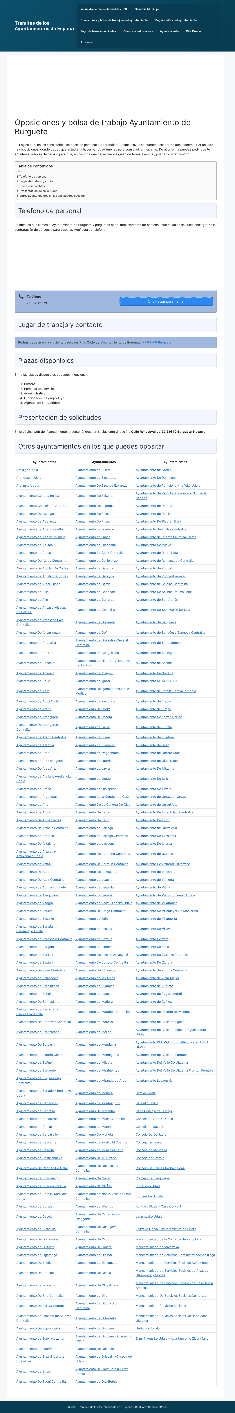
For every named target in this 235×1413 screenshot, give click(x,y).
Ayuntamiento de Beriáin (34, 994)
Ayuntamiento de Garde (93, 584)
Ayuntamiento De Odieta (93, 1247)
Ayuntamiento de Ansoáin (35, 673)
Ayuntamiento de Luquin (93, 994)
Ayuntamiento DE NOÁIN (93, 1186)
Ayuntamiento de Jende (93, 778)
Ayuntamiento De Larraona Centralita (102, 854)
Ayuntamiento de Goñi (91, 632)
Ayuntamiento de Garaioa (94, 568)
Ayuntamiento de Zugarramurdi (159, 994)
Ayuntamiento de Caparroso (37, 1119)
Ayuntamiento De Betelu (34, 1044)
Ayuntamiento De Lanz (92, 820)
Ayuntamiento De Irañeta (93, 717)
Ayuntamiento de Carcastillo (37, 1134)
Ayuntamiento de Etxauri (34, 1371)
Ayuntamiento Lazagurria (154, 1080)
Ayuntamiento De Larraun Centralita (101, 864)
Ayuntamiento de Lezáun (93, 939)
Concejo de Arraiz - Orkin (154, 1119)
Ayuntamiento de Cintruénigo (37, 1178)
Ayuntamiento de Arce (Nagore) (39, 761)
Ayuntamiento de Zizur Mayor (157, 978)
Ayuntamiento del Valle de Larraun (161, 1055)
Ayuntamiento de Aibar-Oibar (38, 584)
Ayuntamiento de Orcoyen (94, 1328)
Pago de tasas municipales (98, 31)
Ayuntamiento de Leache (93, 879)
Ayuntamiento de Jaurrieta (95, 761)
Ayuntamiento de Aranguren (37, 717)
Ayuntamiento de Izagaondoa (97, 753)
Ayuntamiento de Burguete (36, 1070)
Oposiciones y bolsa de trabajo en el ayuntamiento (114, 20)
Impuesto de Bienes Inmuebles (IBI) (103, 9)
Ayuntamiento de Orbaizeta (95, 1318)
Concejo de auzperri (150, 1127)
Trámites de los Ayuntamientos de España (44, 25)
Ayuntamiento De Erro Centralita (40, 1295)
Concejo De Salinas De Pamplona (160, 1168)
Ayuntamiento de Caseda (35, 1150)
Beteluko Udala (147, 1103)
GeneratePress (158, 1407)
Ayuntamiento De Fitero (92, 521)
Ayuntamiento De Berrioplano (37, 1001)
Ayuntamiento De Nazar (93, 1178)
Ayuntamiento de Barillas (34, 955)
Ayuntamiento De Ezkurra (94, 495)
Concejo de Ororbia (150, 1158)
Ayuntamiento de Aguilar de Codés (42, 576)
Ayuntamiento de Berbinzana (37, 986)
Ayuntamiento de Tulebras (155, 737)
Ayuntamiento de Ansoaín (35, 663)
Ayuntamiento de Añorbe (34, 653)
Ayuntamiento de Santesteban (158, 642)
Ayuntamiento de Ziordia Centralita (161, 970)
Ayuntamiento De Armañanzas (38, 820)
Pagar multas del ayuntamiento (176, 20)
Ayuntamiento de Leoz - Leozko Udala (103, 903)
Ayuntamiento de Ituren (92, 737)
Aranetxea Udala (28, 477)
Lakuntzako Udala (149, 1216)
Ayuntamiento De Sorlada (154, 673)
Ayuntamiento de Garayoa (94, 576)
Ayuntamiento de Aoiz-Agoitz (38, 701)
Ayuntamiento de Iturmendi (95, 745)
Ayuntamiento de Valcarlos (155, 872)
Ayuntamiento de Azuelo (34, 911)
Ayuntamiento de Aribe (33, 812)
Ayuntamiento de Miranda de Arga (100, 1080)
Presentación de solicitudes (38, 191)
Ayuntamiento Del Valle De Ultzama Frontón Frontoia (174, 1070)
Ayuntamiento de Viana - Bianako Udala (165, 895)
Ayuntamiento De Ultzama (155, 768)
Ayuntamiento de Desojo (34, 1216)
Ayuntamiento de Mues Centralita (100, 1119)
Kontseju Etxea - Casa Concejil (158, 1206)
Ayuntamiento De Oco (91, 1239)
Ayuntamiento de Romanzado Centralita (165, 560)
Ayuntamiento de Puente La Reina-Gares (166, 537)
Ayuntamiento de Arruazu (35, 836)
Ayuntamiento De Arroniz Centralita (42, 828)
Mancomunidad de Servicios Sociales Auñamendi (172, 1263)
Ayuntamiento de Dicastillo (36, 1229)
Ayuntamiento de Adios (33, 553)
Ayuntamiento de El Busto (35, 1247)
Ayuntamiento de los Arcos (95, 978)
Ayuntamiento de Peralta (154, 506)
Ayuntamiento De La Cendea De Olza (102, 804)
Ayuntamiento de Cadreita (35, 1111)
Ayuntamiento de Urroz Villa (156, 828)
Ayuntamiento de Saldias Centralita (162, 584)
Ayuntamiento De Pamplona (156, 477)
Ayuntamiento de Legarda (94, 887)
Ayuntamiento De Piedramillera (158, 521)
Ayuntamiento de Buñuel (34, 1062)
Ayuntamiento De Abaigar (35, 514)
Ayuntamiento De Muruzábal (96, 1158)
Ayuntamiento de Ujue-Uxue (157, 761)
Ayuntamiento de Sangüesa (156, 622)
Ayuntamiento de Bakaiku (35, 918)
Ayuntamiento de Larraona (95, 843)
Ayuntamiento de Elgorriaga (36, 1255)
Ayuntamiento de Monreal (94, 1093)
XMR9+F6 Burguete (156, 342)
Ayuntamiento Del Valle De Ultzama (162, 1062)
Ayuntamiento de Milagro (93, 1062)
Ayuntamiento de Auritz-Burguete (41, 887)
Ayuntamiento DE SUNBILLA (157, 681)
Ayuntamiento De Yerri (152, 939)
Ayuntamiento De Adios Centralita (41, 560)
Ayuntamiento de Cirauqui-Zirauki (41, 1186)
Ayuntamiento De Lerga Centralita (100, 911)
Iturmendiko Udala (149, 1196)
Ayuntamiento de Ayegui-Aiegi (38, 895)
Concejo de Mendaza (151, 1150)
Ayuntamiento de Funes (92, 537)
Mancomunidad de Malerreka (157, 1247)
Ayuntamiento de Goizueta (95, 622)
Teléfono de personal (33, 176)
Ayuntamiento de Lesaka (93, 929)
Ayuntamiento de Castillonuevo (39, 1158)
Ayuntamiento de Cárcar (34, 1127)
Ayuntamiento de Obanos (94, 1206)
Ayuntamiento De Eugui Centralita (41, 1381)
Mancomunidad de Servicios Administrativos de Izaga (175, 1255)
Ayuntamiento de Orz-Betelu (96, 1381)
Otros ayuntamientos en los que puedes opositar (52, 195)
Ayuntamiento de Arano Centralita (41, 737)
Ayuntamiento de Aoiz (32, 691)
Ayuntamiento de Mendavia (95, 1044)
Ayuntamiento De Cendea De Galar (42, 1168)
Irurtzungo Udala (148, 1186)
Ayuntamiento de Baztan (34, 962)
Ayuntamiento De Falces (93, 514)
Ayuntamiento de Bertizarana (37, 1032)
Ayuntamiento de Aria (32, 804)
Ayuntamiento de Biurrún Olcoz (39, 1055)
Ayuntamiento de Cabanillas (37, 1103)
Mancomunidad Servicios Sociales (161, 1306)
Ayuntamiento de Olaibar (93, 1255)
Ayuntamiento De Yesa (152, 947)
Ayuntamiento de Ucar (152, 745)
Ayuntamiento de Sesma (154, 663)
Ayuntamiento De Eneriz (34, 1263)
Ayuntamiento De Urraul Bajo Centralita (165, 812)
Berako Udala (146, 1093)
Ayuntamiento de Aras (32, 753)
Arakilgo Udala (27, 470)
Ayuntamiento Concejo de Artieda (41, 506)
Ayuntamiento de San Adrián (157, 599)
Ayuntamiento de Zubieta (154, 986)
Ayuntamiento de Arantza (35, 745)
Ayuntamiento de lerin (91, 918)
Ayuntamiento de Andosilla (36, 642)
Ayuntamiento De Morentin (95, 1111)
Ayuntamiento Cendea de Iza (37, 495)
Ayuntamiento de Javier (92, 768)
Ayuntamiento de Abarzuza (36, 521)
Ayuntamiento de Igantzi (93, 681)
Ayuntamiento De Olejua (93, 1273)
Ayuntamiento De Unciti (153, 778)
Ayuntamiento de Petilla (153, 514)
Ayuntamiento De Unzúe (153, 789)
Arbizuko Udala (27, 485)
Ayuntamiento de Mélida (93, 1032)
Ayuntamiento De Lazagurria (96, 872)
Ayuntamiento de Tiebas (154, 701)
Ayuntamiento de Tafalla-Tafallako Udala (166, 691)
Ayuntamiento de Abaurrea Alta (39, 529)
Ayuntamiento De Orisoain (94, 1349)
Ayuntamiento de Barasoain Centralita (44, 939)
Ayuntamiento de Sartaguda (156, 653)
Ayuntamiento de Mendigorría (97, 1055)
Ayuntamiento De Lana (92, 812)
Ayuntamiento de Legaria (94, 895)
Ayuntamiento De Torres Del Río (159, 717)
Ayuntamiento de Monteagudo (97, 1103)
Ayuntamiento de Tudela (154, 727)
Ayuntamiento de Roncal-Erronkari (161, 576)
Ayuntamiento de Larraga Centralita (101, 836)
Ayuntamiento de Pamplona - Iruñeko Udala (168, 485)
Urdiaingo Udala (148, 1328)
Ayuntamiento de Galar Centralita (100, 553)
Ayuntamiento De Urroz (153, 820)
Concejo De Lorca (149, 1142)
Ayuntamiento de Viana (153, 887)
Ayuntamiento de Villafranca (156, 903)
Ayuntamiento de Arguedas (36, 796)
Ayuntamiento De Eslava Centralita (41, 1306)
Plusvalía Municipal (147, 9)
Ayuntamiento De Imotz (92, 709)
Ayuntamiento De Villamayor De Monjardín (167, 911)
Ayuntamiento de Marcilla (94, 1022)
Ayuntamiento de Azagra (34, 903)
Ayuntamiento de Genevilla (95, 610)
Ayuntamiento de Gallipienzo (96, 560)
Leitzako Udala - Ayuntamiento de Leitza (166, 1229)
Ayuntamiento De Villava (154, 929)
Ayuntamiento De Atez (32, 872)
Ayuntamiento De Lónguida (95, 970)
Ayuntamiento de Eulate (93, 470)
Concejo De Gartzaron (152, 1134)
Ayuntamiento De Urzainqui (156, 836)
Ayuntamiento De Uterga (154, 843)
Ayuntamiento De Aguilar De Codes (42, 568)
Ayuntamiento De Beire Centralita (40, 970)
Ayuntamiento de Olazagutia (96, 1263)
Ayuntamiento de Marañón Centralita (102, 1012)
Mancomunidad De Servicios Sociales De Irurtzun (172, 1295)
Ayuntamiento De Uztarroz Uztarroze (163, 864)
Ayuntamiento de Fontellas (95, 529)
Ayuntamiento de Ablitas (34, 545)
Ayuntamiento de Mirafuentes (97, 1070)
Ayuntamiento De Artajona (35, 843)
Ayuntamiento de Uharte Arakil (158, 753)
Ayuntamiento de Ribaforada (157, 553)
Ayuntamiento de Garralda (94, 599)
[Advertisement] (116, 90)
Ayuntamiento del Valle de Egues (160, 1022)
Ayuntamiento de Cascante (36, 1142)
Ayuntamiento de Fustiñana (95, 545)
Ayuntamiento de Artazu (34, 864)
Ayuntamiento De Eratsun (35, 1273)
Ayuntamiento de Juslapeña (96, 789)
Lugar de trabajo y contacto (38, 181)
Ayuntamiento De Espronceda (38, 1328)
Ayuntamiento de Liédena (94, 947)
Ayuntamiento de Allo (32, 599)
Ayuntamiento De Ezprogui (94, 506)
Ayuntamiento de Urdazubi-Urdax (161, 796)
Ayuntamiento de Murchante (96, 1127)
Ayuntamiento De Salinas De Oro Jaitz (164, 592)
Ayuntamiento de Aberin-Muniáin (40, 537)
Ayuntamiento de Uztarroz (155, 854)
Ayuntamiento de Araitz (33, 709)
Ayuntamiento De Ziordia (154, 962)
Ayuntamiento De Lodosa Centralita (101, 962)
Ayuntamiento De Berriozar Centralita (43, 1022)
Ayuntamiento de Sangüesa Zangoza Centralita (170, 632)
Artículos (86, 42)
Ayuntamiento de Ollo (91, 1295)
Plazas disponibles (32, 186)
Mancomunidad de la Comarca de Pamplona (168, 1239)
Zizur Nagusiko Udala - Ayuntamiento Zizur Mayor (172, 1338)
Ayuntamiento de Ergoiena (35, 1285)
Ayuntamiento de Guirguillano (97, 653)
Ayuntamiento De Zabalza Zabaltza (162, 955)
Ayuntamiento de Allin (32, 592)
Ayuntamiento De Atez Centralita (40, 879)
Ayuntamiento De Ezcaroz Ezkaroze (101, 485)
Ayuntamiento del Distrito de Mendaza (164, 1012)
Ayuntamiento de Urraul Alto (157, 804)
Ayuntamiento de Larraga (94, 828)
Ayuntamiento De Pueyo (153, 545)
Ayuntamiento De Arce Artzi (36, 768)
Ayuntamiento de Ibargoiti (94, 673)
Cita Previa (193, 31)
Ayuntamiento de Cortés (34, 1206)
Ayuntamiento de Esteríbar (36, 1349)
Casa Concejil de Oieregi (154, 1111)
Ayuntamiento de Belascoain (37, 978)
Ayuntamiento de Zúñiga (154, 1001)
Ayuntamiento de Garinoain (95, 592)
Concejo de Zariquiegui (153, 1178)
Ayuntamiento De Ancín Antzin (38, 632)
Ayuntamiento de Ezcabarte (96, 477)
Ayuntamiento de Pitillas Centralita (161, 529)
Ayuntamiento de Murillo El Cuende (101, 1142)
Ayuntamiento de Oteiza (153, 470)
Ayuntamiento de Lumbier (94, 986)
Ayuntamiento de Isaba (92, 727)
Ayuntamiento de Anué (33, 681)
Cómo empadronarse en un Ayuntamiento (151, 31)
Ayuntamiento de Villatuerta (156, 918)
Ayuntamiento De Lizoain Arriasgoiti (101, 955)
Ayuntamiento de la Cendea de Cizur (102, 796)
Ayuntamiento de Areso (33, 789)
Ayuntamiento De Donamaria (37, 1239)
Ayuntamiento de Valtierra (155, 879)
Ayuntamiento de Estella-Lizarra (40, 1338)
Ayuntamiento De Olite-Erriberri (98, 1285)
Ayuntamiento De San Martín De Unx (163, 610)
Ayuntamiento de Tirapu (153, 709)
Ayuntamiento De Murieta (94, 1134)
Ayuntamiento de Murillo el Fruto (99, 1150)
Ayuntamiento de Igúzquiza (95, 701)
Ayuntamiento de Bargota (35, 947)
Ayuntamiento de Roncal (154, 568)
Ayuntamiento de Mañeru (94, 1001)
